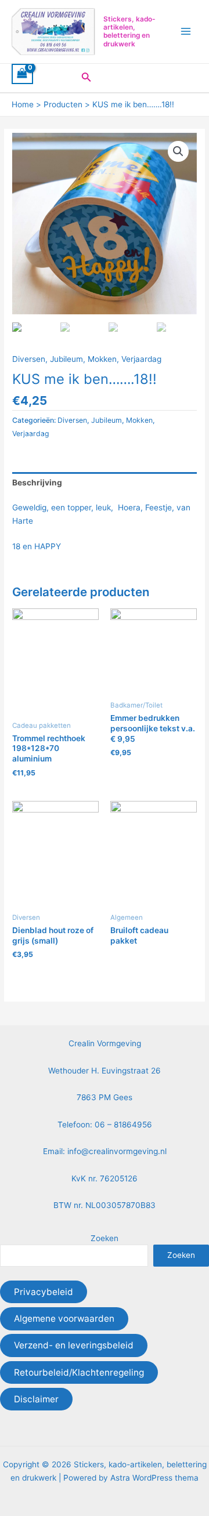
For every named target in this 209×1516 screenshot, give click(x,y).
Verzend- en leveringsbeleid (74, 1345)
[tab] (104, 482)
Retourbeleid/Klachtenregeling (79, 1372)
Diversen (28, 359)
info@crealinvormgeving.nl (117, 1151)
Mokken (102, 359)
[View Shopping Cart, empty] (22, 74)
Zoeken (104, 1238)
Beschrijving (37, 482)
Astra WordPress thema (154, 1477)
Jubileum (66, 359)
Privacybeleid (43, 1291)
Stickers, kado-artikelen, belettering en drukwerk (129, 31)
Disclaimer (36, 1399)
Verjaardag (141, 359)
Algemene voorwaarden (64, 1318)
